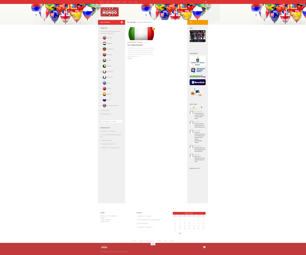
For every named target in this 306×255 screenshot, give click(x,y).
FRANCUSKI (110, 77)
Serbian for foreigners (112, 105)
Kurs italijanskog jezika (135, 45)
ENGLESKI (109, 38)
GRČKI (108, 83)
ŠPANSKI (109, 94)
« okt (180, 233)
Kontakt (136, 2)
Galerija (124, 2)
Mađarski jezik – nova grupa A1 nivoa (110, 147)
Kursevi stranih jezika (107, 140)
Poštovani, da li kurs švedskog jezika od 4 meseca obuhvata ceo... (200, 125)
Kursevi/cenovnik (116, 2)
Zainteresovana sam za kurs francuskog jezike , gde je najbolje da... (200, 149)
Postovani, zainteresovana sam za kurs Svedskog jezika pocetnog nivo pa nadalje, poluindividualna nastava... (200, 137)
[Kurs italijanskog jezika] (141, 33)
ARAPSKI (109, 66)
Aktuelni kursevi (131, 42)
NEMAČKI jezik (110, 49)
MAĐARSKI (109, 43)
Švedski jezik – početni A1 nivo (109, 144)
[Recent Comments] (194, 107)
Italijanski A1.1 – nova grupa (108, 131)
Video (130, 2)
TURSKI (109, 88)
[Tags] (202, 107)
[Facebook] (122, 22)
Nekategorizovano (106, 114)
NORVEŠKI (109, 54)
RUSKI (108, 100)
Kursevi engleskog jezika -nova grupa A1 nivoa (149, 219)
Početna (101, 2)
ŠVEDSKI (109, 60)
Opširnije (129, 58)
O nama (107, 2)
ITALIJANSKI (139, 42)
